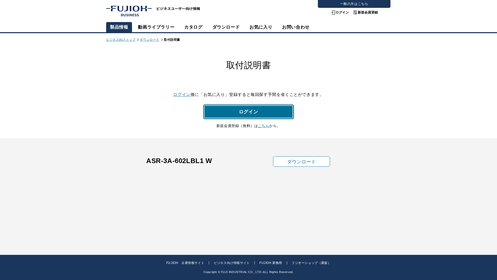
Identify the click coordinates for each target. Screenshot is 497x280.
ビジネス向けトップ (120, 39)
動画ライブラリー (156, 27)
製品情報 (119, 27)
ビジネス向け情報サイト (232, 262)
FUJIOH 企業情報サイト (185, 262)
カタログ (193, 27)
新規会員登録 (368, 12)
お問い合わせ (296, 27)
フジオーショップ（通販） (311, 262)
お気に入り (261, 27)
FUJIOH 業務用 (270, 262)
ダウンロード (226, 27)
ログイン (342, 12)
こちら (263, 126)
